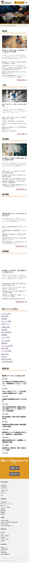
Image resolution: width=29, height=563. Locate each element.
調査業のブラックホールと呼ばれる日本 (13, 376)
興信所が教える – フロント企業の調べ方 (13, 65)
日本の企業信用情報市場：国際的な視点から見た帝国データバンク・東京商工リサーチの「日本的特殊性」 (14, 409)
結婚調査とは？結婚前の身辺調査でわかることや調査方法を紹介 (14, 185)
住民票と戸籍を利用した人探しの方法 (13, 121)
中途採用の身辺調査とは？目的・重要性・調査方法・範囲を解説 (14, 181)
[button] (26, 2)
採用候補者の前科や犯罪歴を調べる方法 (13, 298)
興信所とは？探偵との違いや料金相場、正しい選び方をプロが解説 (14, 51)
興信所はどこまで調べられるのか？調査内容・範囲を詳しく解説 (14, 62)
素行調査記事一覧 (21, 246)
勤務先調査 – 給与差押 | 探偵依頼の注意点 (14, 179)
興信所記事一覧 (22, 80)
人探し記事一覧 (22, 134)
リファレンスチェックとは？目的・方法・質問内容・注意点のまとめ (14, 288)
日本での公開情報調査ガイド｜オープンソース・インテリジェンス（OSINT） (14, 76)
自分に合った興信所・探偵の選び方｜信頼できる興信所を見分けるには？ (14, 68)
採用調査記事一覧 (21, 302)
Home (2, 25)
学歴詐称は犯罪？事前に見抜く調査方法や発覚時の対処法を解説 (14, 284)
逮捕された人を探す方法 (9, 131)
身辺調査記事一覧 (21, 189)
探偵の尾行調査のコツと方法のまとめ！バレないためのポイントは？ (14, 242)
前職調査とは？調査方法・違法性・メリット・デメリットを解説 (14, 295)
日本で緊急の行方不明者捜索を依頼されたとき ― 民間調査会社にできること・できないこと (14, 383)
